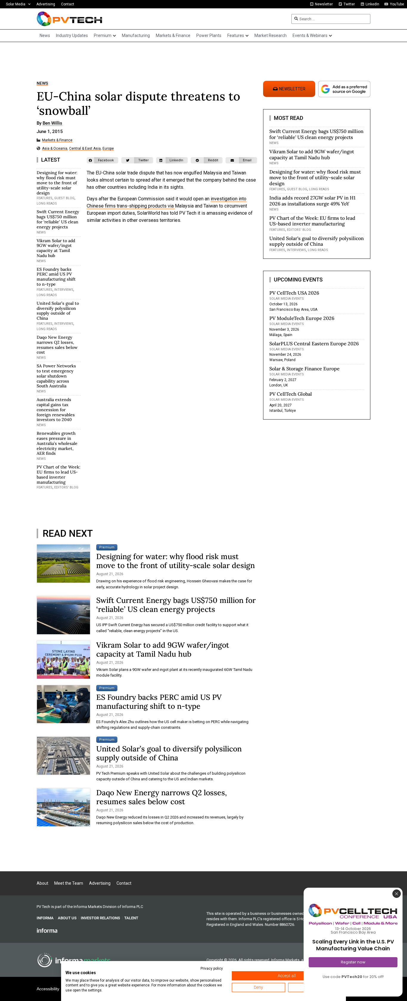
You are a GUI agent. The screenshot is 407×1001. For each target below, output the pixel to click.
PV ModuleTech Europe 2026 (301, 318)
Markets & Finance (57, 140)
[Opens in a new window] (47, 930)
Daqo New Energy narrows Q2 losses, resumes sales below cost (57, 345)
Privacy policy (212, 968)
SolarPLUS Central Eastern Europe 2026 (314, 343)
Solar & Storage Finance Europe (304, 369)
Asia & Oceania (54, 149)
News (42, 83)
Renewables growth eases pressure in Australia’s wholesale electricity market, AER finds (57, 443)
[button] (102, 160)
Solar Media (15, 4)
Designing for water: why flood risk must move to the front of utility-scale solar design (57, 182)
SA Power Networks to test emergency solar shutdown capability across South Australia (56, 376)
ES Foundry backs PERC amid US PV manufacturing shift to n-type (56, 277)
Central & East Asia (85, 149)
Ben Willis (52, 123)
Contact (67, 4)
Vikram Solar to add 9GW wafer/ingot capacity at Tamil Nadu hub (56, 248)
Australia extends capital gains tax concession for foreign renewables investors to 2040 (56, 409)
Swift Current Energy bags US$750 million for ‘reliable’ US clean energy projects (58, 219)
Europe (108, 149)
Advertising (45, 4)
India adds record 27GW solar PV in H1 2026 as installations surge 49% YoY (312, 200)
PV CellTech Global (290, 394)
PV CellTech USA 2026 (294, 293)
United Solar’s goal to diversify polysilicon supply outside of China (58, 311)
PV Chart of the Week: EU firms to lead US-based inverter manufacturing (58, 474)
